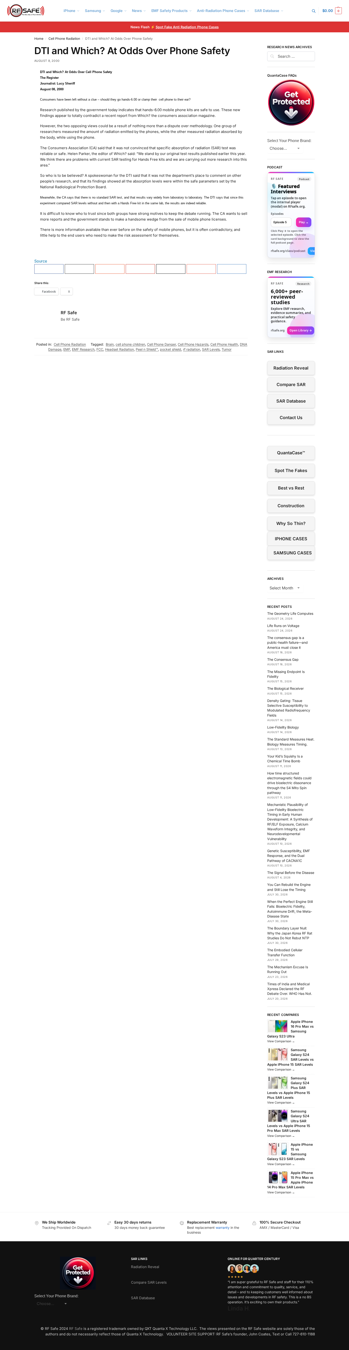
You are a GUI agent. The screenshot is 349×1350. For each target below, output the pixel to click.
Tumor (226, 349)
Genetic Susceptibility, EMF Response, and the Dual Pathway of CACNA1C (288, 856)
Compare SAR (291, 384)
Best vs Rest (291, 487)
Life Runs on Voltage (283, 626)
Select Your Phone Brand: (289, 141)
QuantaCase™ (291, 452)
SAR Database (291, 401)
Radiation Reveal (290, 367)
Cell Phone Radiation (64, 38)
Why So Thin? (291, 523)
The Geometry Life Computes (290, 613)
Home (38, 38)
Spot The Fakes (291, 470)
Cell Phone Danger (161, 344)
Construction (291, 505)
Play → (303, 222)
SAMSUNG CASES (292, 552)
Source (40, 261)
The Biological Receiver (285, 688)
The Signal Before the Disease (290, 873)
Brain (110, 344)
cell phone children (130, 344)
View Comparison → (281, 1041)
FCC (99, 349)
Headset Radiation (119, 349)
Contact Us (291, 417)
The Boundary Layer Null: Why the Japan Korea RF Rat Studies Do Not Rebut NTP (289, 933)
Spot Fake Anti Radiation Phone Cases (187, 27)
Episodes (277, 214)
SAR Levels (211, 349)
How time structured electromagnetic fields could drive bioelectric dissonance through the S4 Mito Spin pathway (289, 783)
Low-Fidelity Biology (283, 727)
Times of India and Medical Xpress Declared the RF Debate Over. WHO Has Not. (289, 989)
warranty (223, 1227)
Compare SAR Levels (149, 1282)
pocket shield (170, 349)
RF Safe (69, 312)
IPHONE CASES (291, 538)
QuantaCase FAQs (282, 75)
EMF (66, 349)
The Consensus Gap (283, 659)
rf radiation (191, 349)
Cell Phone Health (224, 344)
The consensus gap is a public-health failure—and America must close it (287, 642)
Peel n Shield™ (147, 349)
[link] (291, 215)
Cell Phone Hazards (193, 344)
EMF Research (83, 349)
